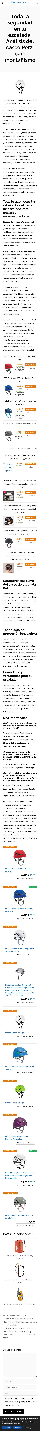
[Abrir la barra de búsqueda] (3, 3)
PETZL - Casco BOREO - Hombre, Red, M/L (19, 870)
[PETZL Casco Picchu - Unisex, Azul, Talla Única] (20, 1055)
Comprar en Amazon (26, 879)
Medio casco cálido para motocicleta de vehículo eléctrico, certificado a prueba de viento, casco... (20, 484)
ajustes (17, 1424)
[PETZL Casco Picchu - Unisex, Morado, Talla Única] (20, 1125)
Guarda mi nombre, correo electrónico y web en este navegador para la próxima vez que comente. (21, 1401)
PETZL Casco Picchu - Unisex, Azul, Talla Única (19, 1068)
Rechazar (17, 1427)
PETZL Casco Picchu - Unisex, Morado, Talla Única (17, 1138)
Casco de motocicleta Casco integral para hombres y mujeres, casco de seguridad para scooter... (20, 509)
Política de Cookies (21, 1420)
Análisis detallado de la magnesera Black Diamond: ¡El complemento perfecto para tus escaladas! (20, 1322)
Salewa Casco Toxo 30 (14, 1033)
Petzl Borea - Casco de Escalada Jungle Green (19, 1216)
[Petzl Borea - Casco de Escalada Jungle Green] (20, 1204)
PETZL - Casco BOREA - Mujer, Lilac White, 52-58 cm (19, 950)
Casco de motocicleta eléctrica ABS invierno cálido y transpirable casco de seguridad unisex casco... (20, 555)
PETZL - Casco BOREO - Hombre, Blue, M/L (19, 910)
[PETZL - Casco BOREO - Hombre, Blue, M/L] (20, 897)
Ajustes (27, 1427)
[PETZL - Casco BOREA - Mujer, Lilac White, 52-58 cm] (20, 937)
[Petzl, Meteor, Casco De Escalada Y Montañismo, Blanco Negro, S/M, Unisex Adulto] (20, 1162)
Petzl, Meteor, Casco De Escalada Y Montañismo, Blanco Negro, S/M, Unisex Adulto (19, 1175)
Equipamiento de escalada (16, 1316)
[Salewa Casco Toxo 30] (20, 1021)
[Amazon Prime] (32, 875)
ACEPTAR (7, 1427)
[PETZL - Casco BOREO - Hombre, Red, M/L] (20, 858)
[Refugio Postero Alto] (21, 3)
